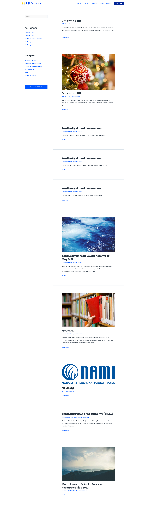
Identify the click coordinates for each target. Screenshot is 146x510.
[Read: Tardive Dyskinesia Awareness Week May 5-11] (88, 234)
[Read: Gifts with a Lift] (88, 72)
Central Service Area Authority (33, 66)
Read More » (65, 37)
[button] (119, 3)
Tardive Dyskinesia (30, 75)
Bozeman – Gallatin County (33, 63)
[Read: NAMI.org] (88, 374)
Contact (108, 3)
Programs (86, 3)
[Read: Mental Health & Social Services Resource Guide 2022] (88, 464)
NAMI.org (68, 388)
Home (79, 3)
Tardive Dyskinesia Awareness (33, 39)
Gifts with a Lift (29, 32)
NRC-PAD (68, 330)
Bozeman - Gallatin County (69, 491)
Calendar (94, 3)
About (102, 3)
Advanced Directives (30, 60)
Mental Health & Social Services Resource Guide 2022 (82, 485)
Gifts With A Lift (29, 69)
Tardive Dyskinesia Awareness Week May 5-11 (86, 257)
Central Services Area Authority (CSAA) (87, 414)
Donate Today (36, 87)
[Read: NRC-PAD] (88, 309)
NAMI (26, 72)
